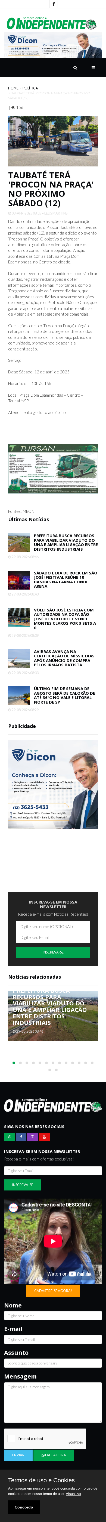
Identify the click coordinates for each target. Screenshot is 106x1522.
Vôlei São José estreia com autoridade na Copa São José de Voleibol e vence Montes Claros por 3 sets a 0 (65, 618)
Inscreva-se (53, 952)
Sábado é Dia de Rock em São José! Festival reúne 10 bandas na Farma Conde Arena (65, 579)
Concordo (24, 1507)
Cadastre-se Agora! (53, 1291)
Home (13, 88)
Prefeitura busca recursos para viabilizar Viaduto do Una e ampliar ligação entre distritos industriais (66, 542)
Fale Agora (55, 1455)
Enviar (18, 1455)
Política (30, 88)
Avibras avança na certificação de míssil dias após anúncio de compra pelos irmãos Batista (64, 658)
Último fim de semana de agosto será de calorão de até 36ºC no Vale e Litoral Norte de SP (64, 695)
